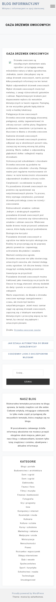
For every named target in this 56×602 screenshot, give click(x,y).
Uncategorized (28, 580)
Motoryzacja (28, 539)
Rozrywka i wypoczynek (28, 551)
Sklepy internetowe (28, 555)
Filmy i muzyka (28, 491)
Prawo (28, 547)
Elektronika (28, 483)
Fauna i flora (28, 487)
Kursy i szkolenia (28, 527)
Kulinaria (28, 519)
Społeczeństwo (28, 563)
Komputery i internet (28, 511)
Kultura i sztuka (28, 523)
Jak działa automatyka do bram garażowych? (28, 345)
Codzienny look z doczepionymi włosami (28, 356)
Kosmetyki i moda (28, 515)
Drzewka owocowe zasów (27, 330)
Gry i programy (28, 503)
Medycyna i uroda (28, 535)
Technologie (28, 576)
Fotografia (28, 499)
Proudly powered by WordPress (28, 593)
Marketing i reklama (28, 531)
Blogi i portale (28, 466)
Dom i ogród (28, 474)
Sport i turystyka (28, 568)
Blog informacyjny (20, 4)
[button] (52, 6)
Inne (28, 507)
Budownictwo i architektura (28, 470)
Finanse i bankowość (28, 495)
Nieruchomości (28, 543)
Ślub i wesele (28, 559)
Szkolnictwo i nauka (28, 572)
